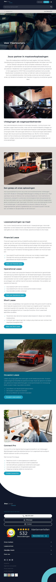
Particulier (40, 2)
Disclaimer (6, 563)
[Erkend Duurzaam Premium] (5, 575)
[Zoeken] (51, 7)
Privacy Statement (8, 568)
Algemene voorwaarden (10, 566)
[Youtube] (10, 560)
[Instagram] (7, 560)
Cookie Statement (8, 571)
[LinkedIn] (12, 560)
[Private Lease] (12, 575)
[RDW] (16, 575)
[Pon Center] (10, 2)
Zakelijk (46, 2)
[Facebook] (5, 560)
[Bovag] (9, 575)
